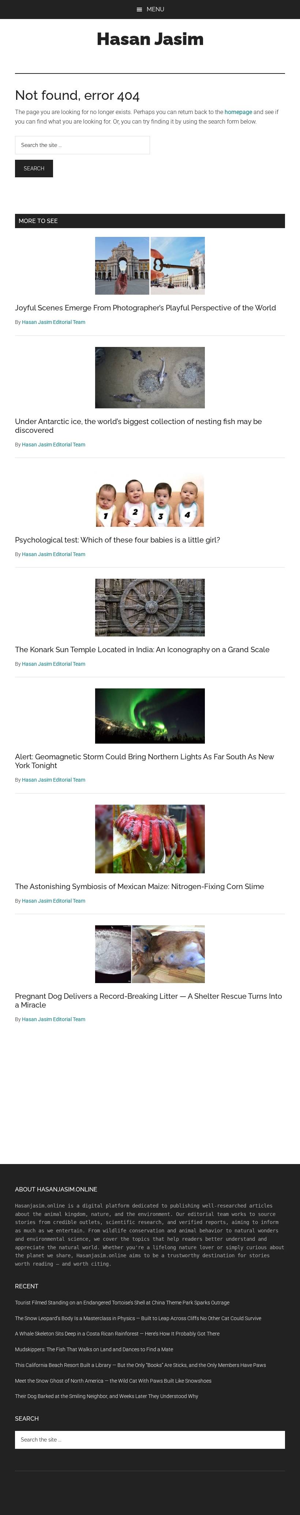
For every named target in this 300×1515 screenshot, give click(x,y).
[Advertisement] (150, 1098)
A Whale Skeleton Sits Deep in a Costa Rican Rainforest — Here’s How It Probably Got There (117, 1334)
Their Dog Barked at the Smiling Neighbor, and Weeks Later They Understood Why (106, 1396)
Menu (155, 9)
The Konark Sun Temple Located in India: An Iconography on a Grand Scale (142, 649)
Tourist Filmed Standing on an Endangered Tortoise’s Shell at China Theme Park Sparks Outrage (122, 1303)
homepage (238, 112)
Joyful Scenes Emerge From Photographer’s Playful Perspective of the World (145, 307)
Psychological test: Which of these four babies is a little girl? (117, 540)
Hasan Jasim (150, 39)
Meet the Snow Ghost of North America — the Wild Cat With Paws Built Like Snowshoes (113, 1381)
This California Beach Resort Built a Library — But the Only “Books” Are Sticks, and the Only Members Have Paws (140, 1365)
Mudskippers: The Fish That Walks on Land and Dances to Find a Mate (94, 1349)
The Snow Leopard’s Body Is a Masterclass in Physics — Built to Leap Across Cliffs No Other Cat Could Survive (138, 1318)
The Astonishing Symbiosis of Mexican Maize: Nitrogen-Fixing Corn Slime (139, 886)
